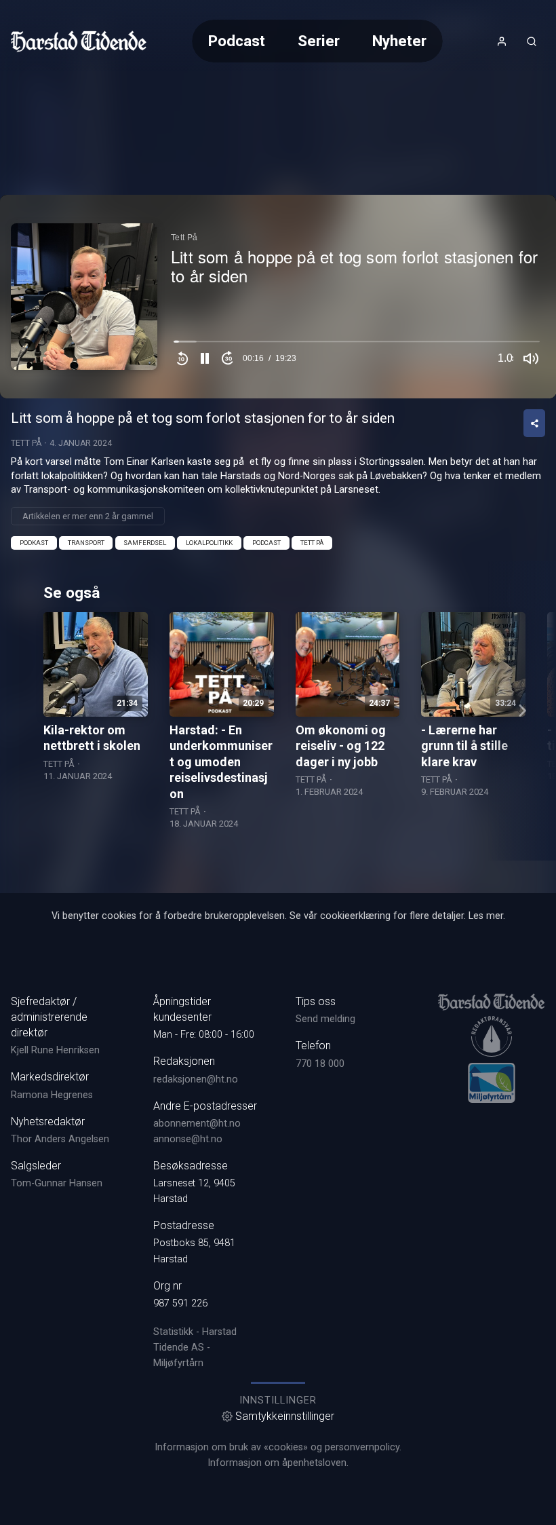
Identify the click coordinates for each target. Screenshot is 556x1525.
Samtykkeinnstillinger (284, 1416)
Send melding (325, 1019)
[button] (205, 358)
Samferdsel (144, 542)
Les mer (486, 916)
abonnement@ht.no (197, 1123)
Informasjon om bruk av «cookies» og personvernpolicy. (278, 1447)
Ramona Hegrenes (52, 1095)
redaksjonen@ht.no (195, 1079)
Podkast (34, 542)
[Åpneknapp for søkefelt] (531, 41)
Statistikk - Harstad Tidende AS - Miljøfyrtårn (195, 1347)
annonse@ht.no (187, 1139)
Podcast (236, 41)
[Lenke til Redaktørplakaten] (491, 1036)
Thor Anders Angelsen (60, 1139)
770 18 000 (320, 1064)
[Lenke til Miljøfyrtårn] (491, 1082)
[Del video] (534, 423)
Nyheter (399, 41)
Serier (319, 41)
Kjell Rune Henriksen (55, 1050)
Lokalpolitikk (209, 542)
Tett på (311, 542)
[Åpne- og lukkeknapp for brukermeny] (501, 41)
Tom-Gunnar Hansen (56, 1183)
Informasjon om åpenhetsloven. (278, 1463)
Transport (86, 542)
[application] (278, 296)
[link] (78, 41)
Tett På (26, 443)
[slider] (357, 344)
